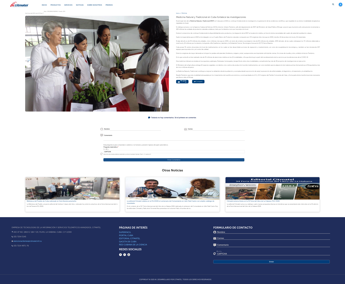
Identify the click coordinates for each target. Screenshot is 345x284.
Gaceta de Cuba (127, 241)
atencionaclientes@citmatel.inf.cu (27, 241)
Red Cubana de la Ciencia (133, 244)
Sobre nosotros (94, 5)
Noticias (80, 5)
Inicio (44, 5)
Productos (55, 5)
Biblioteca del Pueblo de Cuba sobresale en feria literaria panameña (51, 201)
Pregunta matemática (110, 147)
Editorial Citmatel (129, 238)
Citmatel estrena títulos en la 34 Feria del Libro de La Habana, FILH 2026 (253, 201)
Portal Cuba (126, 235)
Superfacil (125, 232)
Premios (109, 5)
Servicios (68, 5)
